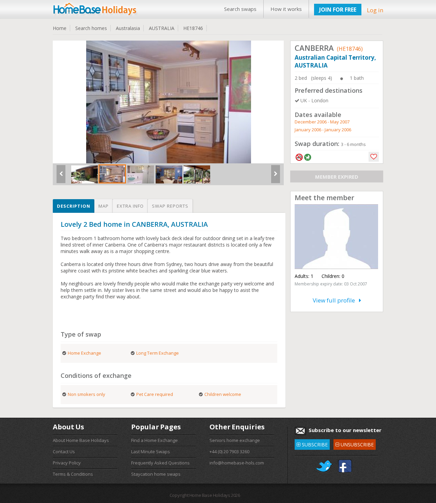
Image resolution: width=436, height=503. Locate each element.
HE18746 (193, 28)
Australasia (128, 28)
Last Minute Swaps (150, 451)
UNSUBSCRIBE (354, 443)
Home (59, 28)
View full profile (336, 300)
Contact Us (64, 451)
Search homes (91, 28)
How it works (286, 8)
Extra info (130, 206)
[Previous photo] (61, 176)
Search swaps (240, 8)
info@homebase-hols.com (236, 463)
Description (73, 206)
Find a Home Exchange (154, 440)
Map (103, 206)
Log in (375, 10)
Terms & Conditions (73, 474)
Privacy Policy (67, 463)
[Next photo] (275, 176)
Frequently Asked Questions (160, 463)
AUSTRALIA (161, 28)
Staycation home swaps (156, 474)
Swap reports (170, 206)
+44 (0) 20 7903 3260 (229, 451)
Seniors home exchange (234, 440)
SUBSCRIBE (312, 443)
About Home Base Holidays (81, 440)
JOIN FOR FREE (337, 9)
